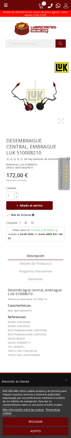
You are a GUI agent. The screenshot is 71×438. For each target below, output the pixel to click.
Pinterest (33, 223)
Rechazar (35, 422)
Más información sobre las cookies (23, 409)
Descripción (35, 256)
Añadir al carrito (31, 205)
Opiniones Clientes (61, 174)
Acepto (35, 431)
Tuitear (26, 223)
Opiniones (35, 279)
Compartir (20, 223)
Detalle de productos (35, 263)
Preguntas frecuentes (35, 271)
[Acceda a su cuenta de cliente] (66, 7)
